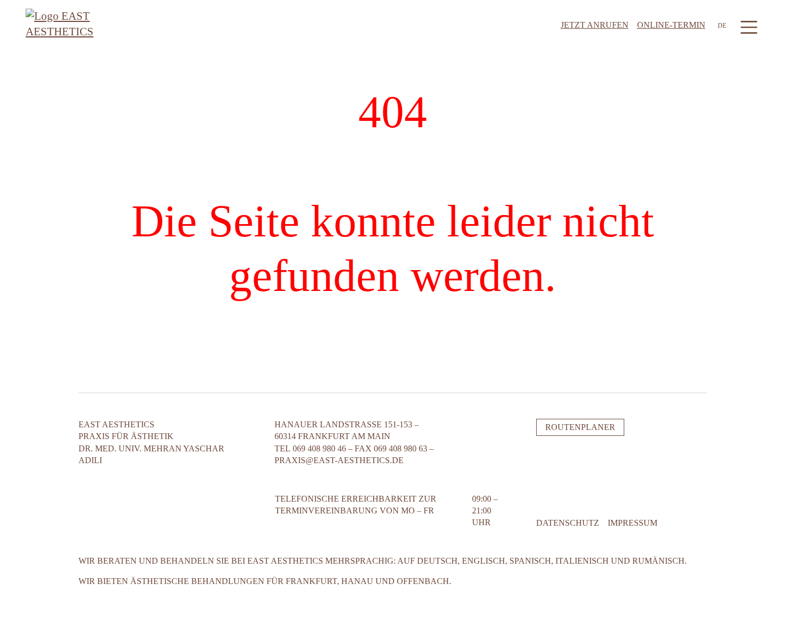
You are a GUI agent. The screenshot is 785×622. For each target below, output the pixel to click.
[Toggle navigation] (749, 27)
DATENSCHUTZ (567, 522)
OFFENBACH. (424, 581)
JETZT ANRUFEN (595, 24)
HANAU (357, 581)
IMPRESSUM (632, 522)
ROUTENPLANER (580, 427)
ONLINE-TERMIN (671, 24)
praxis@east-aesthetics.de (339, 460)
